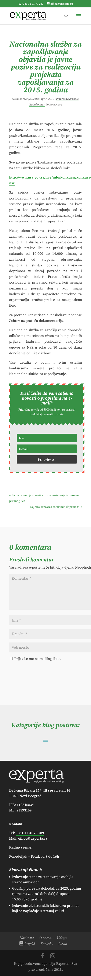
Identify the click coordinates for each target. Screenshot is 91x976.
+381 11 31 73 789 (32, 4)
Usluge (62, 938)
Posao (62, 943)
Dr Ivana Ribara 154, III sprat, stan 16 (39, 790)
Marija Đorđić (31, 99)
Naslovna (27, 938)
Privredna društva (67, 99)
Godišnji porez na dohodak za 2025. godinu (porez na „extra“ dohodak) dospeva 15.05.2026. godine (46, 894)
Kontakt (46, 943)
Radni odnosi (37, 104)
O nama (45, 938)
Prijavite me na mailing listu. (37, 658)
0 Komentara (54, 104)
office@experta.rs (33, 838)
